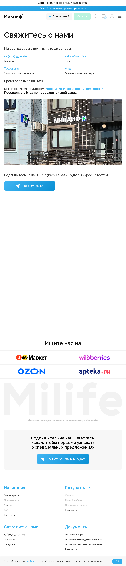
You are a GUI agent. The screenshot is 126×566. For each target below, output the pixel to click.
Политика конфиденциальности (83, 539)
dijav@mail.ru (11, 539)
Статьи (8, 505)
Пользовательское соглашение (83, 544)
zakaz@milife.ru (76, 56)
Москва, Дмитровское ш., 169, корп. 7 (74, 89)
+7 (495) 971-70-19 (17, 56)
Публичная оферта (76, 534)
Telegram (11, 68)
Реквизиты (71, 510)
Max (68, 68)
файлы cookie (34, 561)
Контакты (9, 515)
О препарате (11, 495)
